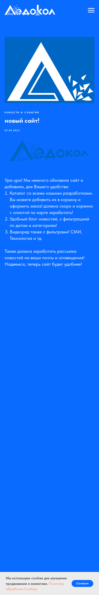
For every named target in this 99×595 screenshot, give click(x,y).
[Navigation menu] (91, 10)
